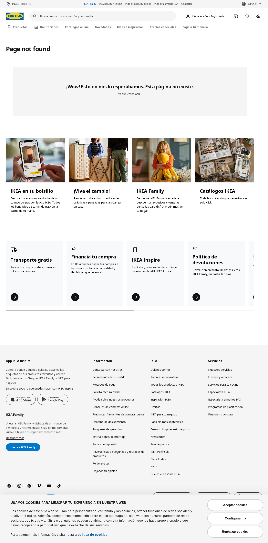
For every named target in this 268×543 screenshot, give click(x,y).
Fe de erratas (101, 463)
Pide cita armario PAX (166, 3)
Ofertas (155, 407)
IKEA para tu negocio (110, 3)
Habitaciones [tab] (49, 27)
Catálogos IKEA (160, 392)
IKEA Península (159, 452)
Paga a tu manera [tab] (195, 27)
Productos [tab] (20, 27)
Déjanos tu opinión (105, 471)
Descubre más (15, 438)
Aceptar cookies (235, 505)
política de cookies (93, 534)
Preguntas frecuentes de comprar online (118, 414)
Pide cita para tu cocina (138, 3)
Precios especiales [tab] (163, 27)
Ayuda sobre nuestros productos (114, 399)
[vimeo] (39, 486)
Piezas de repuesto (105, 444)
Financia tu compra (220, 414)
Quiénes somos (160, 369)
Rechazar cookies (235, 531)
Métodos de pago (104, 384)
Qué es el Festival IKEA (165, 474)
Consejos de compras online (111, 407)
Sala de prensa (159, 444)
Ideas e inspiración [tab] (130, 27)
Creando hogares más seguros (170, 429)
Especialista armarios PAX (224, 399)
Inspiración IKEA (160, 399)
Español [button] (252, 3)
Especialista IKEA (219, 392)
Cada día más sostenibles (166, 422)
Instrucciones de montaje (109, 437)
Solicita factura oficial (106, 392)
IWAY (153, 466)
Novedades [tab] (103, 27)
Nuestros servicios (220, 369)
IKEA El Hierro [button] (19, 3)
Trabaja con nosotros (164, 377)
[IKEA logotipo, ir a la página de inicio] (15, 16)
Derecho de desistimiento (109, 422)
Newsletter (157, 437)
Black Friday (158, 459)
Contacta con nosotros (108, 369)
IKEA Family (90, 3)
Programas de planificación (225, 407)
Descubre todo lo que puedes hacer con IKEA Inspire (39, 388)
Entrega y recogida (220, 377)
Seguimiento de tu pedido (109, 377)
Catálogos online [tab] (77, 27)
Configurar (233, 518)
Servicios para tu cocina (223, 384)
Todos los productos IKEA (167, 384)
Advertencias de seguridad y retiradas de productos (118, 454)
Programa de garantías (107, 429)
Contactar (186, 3)
